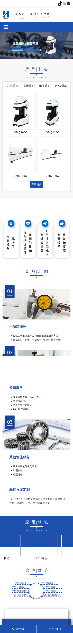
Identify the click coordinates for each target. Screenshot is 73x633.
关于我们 (56, 629)
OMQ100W (21, 175)
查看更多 (36, 184)
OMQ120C (52, 132)
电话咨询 (19, 629)
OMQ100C (20, 132)
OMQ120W (52, 175)
